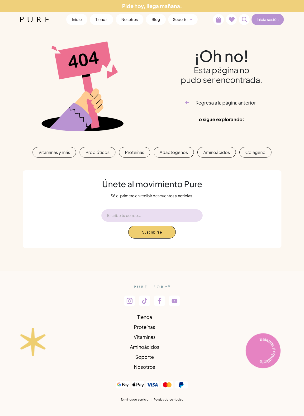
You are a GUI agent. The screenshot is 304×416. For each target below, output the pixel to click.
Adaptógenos (174, 152)
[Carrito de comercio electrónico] (218, 19)
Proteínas (134, 152)
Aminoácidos (216, 152)
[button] (244, 19)
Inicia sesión (268, 19)
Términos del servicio (134, 399)
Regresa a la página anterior (225, 102)
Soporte (144, 357)
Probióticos (97, 152)
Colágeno (255, 152)
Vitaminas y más (54, 152)
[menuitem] (77, 19)
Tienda (144, 317)
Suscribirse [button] (152, 232)
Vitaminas (145, 337)
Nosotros (144, 367)
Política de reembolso (168, 399)
